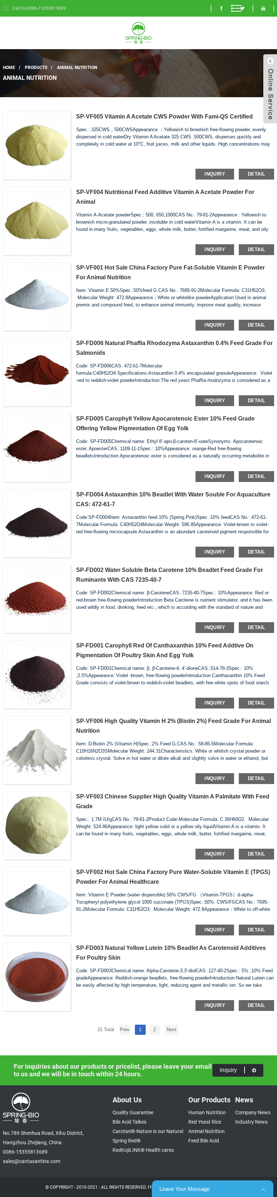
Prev (124, 1029)
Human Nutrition (207, 1112)
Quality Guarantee (133, 1112)
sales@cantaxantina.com (31, 1161)
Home (9, 67)
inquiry (215, 174)
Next (171, 1029)
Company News (253, 1112)
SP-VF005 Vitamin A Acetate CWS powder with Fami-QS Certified (164, 116)
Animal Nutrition (77, 67)
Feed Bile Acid (203, 1141)
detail (256, 174)
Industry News (251, 1122)
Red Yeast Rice (204, 1122)
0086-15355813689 (25, 1152)
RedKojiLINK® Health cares (143, 1150)
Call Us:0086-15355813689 (39, 8)
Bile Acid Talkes (129, 1122)
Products (36, 67)
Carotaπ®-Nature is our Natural (148, 1131)
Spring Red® (127, 1141)
